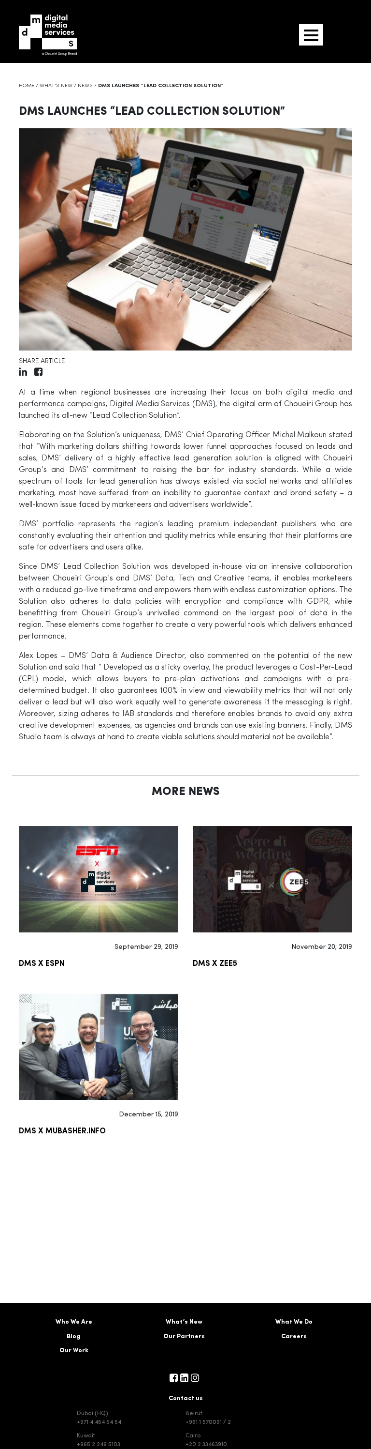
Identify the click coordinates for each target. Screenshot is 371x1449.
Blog (74, 1336)
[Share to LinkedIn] (23, 373)
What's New (56, 86)
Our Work (73, 1350)
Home (26, 86)
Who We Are (74, 1322)
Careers (294, 1336)
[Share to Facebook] (38, 373)
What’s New (184, 1322)
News (85, 86)
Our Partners (184, 1336)
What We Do (294, 1322)
